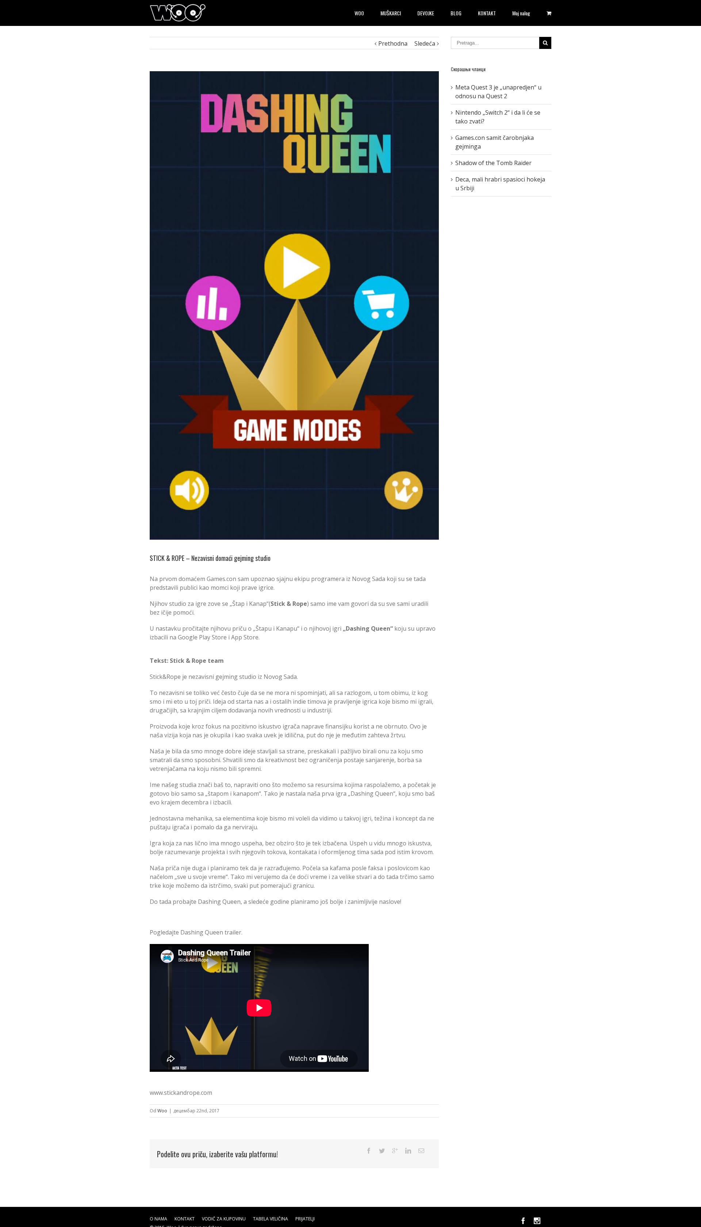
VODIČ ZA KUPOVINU (224, 1219)
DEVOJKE (425, 13)
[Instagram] (537, 1221)
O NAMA (158, 1219)
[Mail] (421, 1151)
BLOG (456, 13)
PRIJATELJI (305, 1219)
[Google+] (395, 1151)
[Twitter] (382, 1151)
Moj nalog (521, 13)
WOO (359, 13)
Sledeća (424, 43)
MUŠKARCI (390, 13)
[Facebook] (369, 1151)
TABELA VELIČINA (270, 1219)
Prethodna (392, 43)
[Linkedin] (408, 1151)
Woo (162, 1111)
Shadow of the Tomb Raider (493, 163)
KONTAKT (487, 13)
